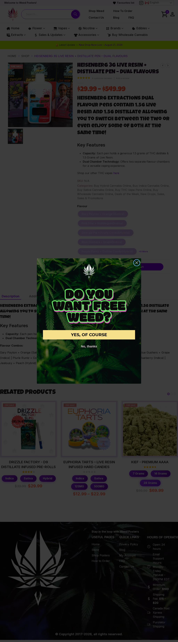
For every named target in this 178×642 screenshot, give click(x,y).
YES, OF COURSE (89, 334)
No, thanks (89, 346)
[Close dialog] (137, 263)
